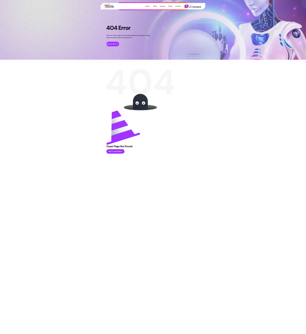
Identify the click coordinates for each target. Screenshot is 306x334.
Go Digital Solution (194, 54)
